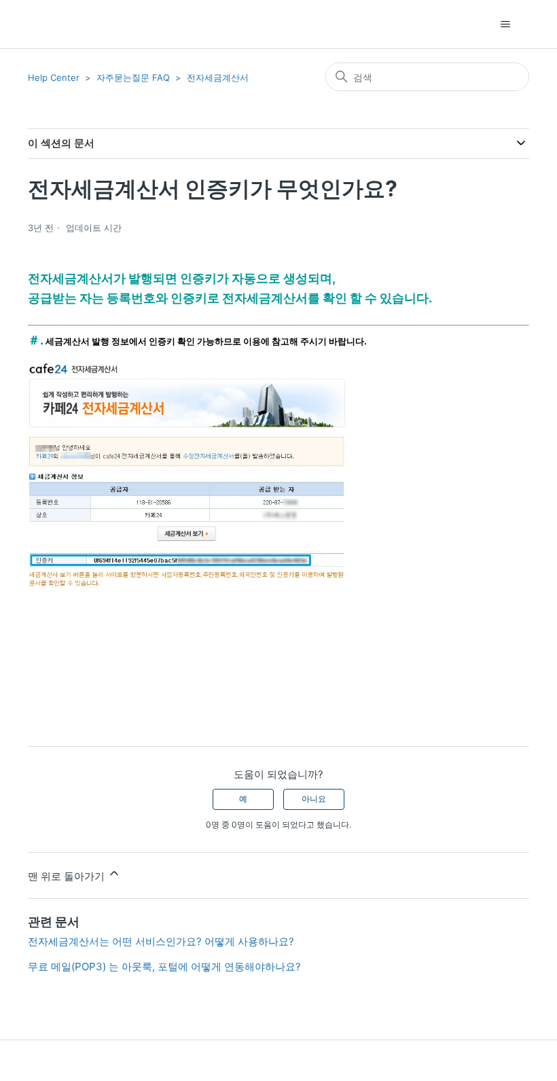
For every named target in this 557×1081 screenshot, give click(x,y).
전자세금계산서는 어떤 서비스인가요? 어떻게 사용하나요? (164, 941)
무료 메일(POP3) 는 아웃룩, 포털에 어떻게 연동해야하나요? (164, 966)
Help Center (53, 77)
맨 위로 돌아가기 (67, 876)
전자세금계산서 (218, 77)
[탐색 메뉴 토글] (505, 24)
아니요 (314, 799)
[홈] (52, 24)
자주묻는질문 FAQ (133, 77)
